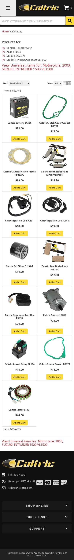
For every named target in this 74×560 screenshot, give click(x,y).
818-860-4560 (16, 474)
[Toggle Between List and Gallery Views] (67, 83)
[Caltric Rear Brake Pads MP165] (54, 250)
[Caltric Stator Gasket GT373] (54, 348)
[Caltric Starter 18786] (54, 299)
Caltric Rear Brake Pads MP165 (55, 268)
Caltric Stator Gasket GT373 (54, 364)
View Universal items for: (36, 67)
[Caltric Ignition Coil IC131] (19, 205)
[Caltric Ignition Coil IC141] (54, 205)
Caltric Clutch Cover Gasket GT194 (54, 124)
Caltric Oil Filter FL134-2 (19, 266)
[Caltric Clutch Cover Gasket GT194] (54, 107)
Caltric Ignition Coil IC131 (19, 220)
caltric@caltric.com (20, 487)
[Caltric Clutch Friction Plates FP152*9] (19, 156)
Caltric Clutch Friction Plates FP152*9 (19, 173)
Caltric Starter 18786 (54, 315)
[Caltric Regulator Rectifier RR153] (19, 299)
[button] (37, 20)
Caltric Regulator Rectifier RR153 (19, 317)
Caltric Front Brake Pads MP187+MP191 (54, 173)
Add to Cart (19, 138)
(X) (3, 48)
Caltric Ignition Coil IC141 (54, 220)
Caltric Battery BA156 (19, 122)
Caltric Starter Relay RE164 (20, 364)
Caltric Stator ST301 (20, 409)
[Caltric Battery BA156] (19, 107)
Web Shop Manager (36, 555)
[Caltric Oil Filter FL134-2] (19, 250)
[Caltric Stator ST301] (19, 394)
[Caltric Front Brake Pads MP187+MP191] (54, 156)
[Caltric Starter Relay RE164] (19, 348)
